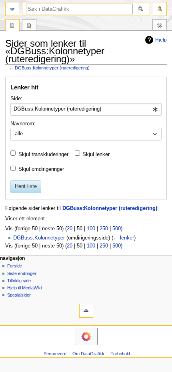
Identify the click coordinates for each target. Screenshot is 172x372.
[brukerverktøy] (160, 9)
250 (104, 229)
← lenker (123, 238)
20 (69, 229)
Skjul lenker (96, 154)
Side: (16, 98)
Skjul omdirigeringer (41, 169)
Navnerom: (23, 124)
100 (91, 229)
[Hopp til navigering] (12, 9)
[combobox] (85, 109)
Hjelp (161, 40)
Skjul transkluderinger (43, 154)
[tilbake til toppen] (86, 311)
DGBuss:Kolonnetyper (39, 238)
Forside (14, 265)
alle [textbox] (19, 134)
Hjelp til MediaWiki (24, 287)
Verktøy (159, 26)
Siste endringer (21, 273)
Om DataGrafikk (88, 353)
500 (116, 229)
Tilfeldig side (19, 280)
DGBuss (12, 26)
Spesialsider (19, 295)
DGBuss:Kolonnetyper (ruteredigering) (52, 67)
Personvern (55, 353)
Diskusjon (29, 26)
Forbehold (120, 353)
